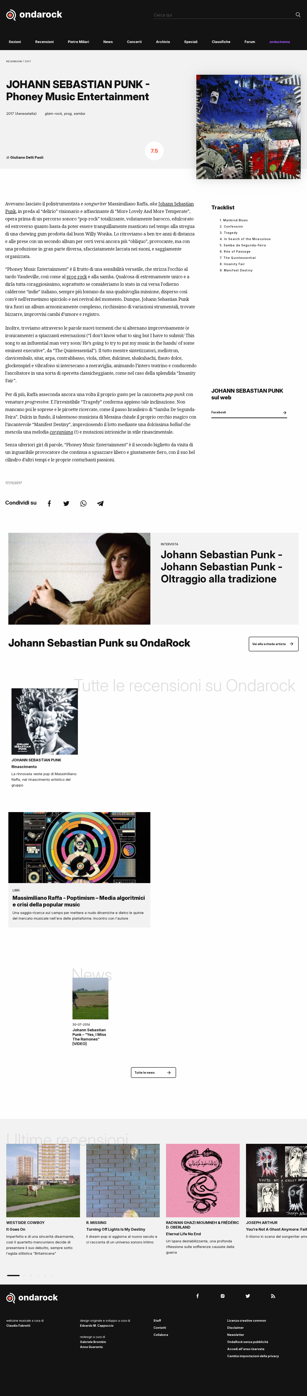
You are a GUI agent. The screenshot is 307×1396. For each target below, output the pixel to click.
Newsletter (235, 1335)
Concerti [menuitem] (134, 42)
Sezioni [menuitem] (15, 42)
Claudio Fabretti (18, 1325)
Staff (157, 1320)
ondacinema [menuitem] (279, 42)
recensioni (14, 61)
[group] (43, 1201)
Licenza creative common (246, 1320)
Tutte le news (144, 1072)
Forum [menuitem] (250, 42)
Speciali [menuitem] (190, 42)
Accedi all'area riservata (245, 1349)
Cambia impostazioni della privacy (253, 1356)
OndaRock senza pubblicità (247, 1342)
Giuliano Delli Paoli (26, 157)
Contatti (160, 1327)
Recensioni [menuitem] (44, 42)
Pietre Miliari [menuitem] (78, 42)
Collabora (161, 1335)
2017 (28, 61)
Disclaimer (235, 1327)
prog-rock (77, 277)
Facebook (218, 412)
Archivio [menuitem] (163, 42)
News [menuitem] (108, 42)
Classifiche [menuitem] (221, 42)
